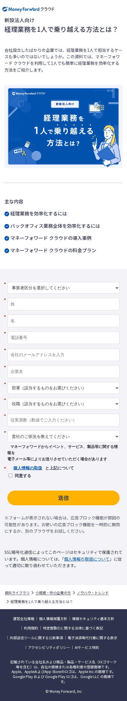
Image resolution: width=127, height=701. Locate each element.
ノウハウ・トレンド (93, 592)
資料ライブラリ (17, 592)
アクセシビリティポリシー (49, 647)
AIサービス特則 (87, 647)
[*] (63, 279)
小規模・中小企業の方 (53, 592)
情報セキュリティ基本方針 (93, 618)
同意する (23, 475)
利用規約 (31, 628)
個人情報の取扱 (27, 468)
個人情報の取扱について (87, 559)
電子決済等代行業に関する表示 (92, 637)
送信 (63, 498)
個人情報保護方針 (53, 618)
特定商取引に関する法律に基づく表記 (73, 628)
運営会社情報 (23, 618)
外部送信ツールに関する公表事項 (36, 637)
